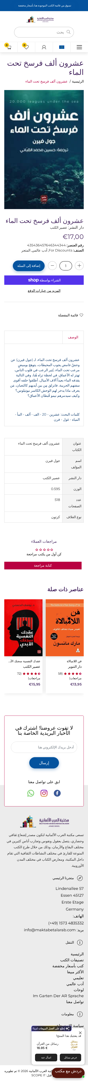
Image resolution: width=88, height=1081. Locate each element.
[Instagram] (44, 793)
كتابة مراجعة (43, 565)
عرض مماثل (70, 1057)
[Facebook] (57, 793)
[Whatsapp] (30, 793)
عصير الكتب (31, 667)
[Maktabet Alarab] (44, 19)
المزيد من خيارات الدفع (44, 291)
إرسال (44, 763)
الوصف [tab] (73, 337)
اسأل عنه (46, 1057)
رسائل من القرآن (48, 1043)
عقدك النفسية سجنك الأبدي (23, 661)
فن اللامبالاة (74, 661)
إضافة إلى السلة (28, 266)
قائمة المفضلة (68, 315)
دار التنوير (75, 667)
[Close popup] (80, 1031)
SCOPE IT (38, 1075)
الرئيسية (78, 81)
